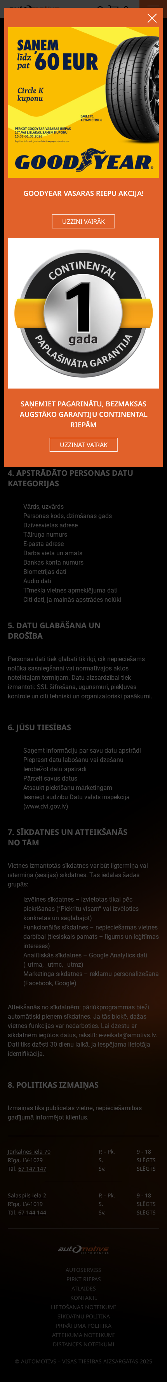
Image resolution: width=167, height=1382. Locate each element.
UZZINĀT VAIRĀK (84, 445)
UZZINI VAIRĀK (83, 221)
